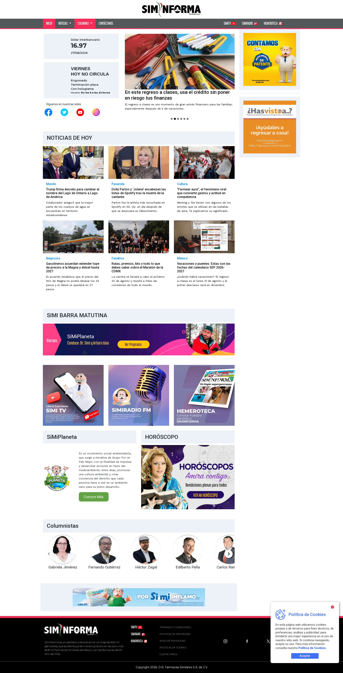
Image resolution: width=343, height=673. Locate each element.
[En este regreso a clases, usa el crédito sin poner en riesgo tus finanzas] (175, 119)
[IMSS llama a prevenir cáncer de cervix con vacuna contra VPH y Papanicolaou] (172, 119)
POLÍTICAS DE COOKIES (173, 647)
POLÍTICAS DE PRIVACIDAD (175, 633)
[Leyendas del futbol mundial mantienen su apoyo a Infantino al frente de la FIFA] (184, 119)
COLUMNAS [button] (84, 23)
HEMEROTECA (271, 23)
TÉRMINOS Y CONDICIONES (175, 627)
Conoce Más (94, 497)
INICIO (49, 23)
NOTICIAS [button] (63, 23)
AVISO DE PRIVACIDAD (173, 640)
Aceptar (305, 656)
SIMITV (227, 23)
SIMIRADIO (247, 23)
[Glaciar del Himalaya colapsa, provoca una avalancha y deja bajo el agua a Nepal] (178, 119)
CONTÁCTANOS (106, 23)
